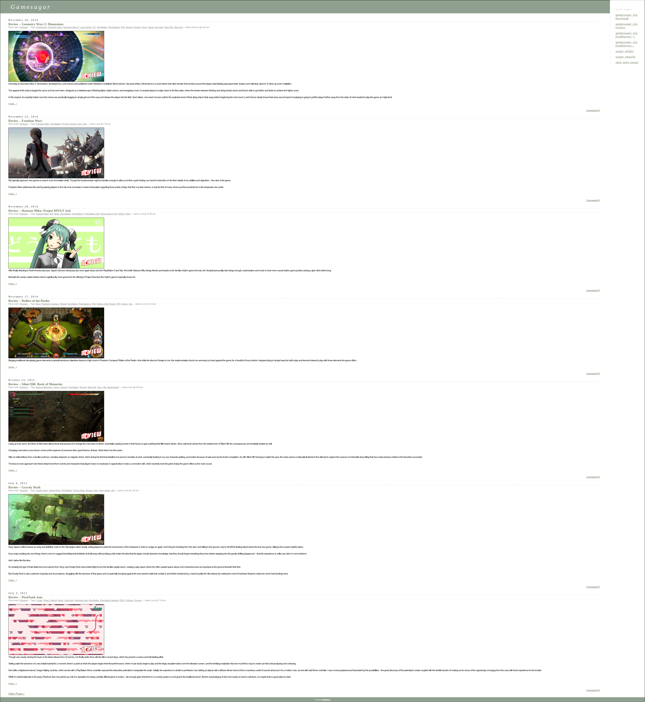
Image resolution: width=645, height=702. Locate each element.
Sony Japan (104, 490)
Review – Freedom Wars (25, 121)
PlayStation (102, 27)
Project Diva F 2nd (108, 214)
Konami (63, 387)
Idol (51, 214)
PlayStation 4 (85, 304)
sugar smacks (626, 56)
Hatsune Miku (42, 214)
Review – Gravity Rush (24, 487)
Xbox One (178, 27)
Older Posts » (16, 693)
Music (56, 214)
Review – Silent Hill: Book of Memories (35, 384)
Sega (127, 214)
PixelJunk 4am (81, 600)
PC (94, 27)
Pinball (63, 304)
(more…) (12, 103)
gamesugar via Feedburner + (626, 34)
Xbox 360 (168, 27)
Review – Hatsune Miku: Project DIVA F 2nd (39, 210)
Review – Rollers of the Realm (29, 301)
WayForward (113, 387)
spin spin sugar (627, 62)
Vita (85, 124)
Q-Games (129, 600)
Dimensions (41, 27)
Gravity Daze (42, 490)
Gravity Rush (55, 490)
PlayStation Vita (92, 214)
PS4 (123, 27)
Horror (56, 387)
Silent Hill (92, 387)
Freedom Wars (43, 124)
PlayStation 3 (78, 214)
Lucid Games (86, 27)
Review (129, 27)
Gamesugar (31, 6)
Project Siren (79, 490)
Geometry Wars (55, 27)
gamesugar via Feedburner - (626, 43)
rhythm (121, 214)
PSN (122, 600)
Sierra (144, 27)
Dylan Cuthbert (50, 600)
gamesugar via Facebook (626, 16)
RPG (118, 304)
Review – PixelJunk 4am (25, 597)
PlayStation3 (114, 27)
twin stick (159, 27)
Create (39, 600)
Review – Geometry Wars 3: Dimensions (35, 24)
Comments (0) (593, 110)
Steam (151, 27)
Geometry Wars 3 (71, 27)
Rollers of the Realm (106, 304)
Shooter (137, 27)
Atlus (38, 304)
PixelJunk (68, 600)
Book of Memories (44, 387)
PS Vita (65, 124)
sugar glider (625, 51)
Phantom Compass (50, 304)
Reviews (24, 27)
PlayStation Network (109, 600)
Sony (79, 124)
